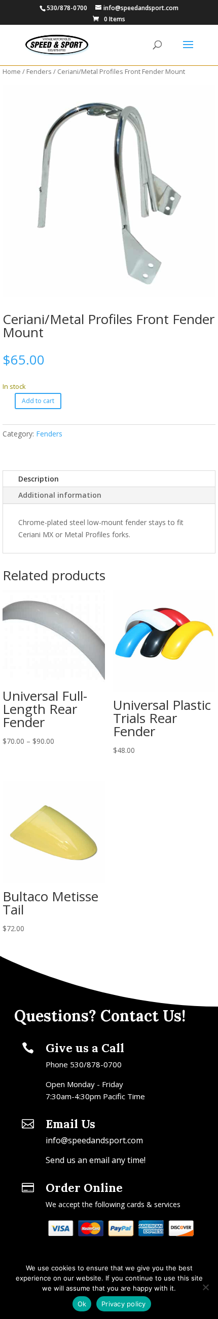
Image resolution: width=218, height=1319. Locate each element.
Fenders (39, 71)
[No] (205, 1287)
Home (12, 71)
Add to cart (38, 400)
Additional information (59, 495)
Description (38, 479)
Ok (82, 1304)
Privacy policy (123, 1304)
